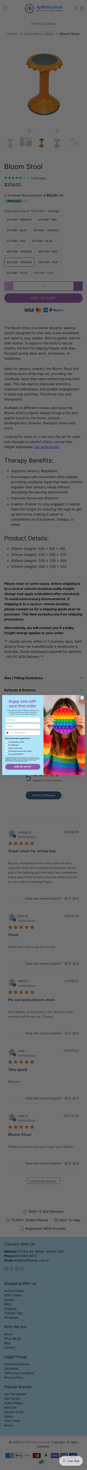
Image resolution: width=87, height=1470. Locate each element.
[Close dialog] (82, 698)
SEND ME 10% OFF (22, 767)
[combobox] (9, 732)
